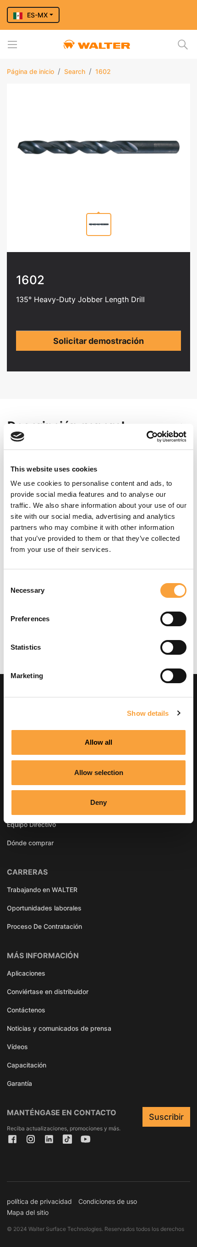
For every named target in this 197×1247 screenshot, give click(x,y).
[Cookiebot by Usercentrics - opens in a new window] (146, 437)
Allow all (98, 742)
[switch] (173, 619)
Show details (148, 713)
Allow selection (98, 772)
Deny (98, 802)
